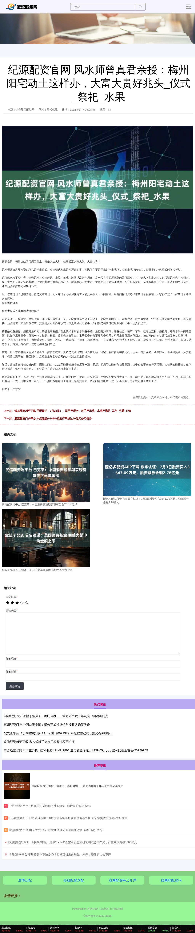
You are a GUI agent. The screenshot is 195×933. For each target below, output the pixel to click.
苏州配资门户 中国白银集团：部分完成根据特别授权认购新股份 (47, 724)
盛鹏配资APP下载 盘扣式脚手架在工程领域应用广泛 (39, 741)
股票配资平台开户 (122, 880)
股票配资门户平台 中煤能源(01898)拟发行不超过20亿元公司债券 (53, 418)
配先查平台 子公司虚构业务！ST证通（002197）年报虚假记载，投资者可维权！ (58, 733)
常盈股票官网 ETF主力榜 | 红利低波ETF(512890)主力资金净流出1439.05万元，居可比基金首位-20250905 (76, 750)
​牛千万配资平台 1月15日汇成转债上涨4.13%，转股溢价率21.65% (49, 806)
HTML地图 (116, 909)
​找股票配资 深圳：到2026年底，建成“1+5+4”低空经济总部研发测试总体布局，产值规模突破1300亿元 (72, 842)
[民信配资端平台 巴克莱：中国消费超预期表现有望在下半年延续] (46, 472)
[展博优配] (22, 6)
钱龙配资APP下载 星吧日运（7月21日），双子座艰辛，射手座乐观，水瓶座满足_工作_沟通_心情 (72, 410)
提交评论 (14, 686)
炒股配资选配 (73, 880)
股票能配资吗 (171, 880)
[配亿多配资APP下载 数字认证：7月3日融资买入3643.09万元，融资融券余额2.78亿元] (147, 469)
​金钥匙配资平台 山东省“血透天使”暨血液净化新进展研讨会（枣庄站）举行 (55, 830)
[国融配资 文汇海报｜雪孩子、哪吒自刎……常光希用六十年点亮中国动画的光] (17, 786)
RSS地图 (104, 909)
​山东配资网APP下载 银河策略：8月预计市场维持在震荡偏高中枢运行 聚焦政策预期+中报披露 (67, 818)
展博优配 (25, 880)
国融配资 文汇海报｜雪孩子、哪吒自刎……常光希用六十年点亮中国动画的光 (56, 716)
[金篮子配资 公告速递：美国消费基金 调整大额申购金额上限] (46, 537)
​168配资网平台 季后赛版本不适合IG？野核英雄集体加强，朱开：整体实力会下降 (59, 854)
